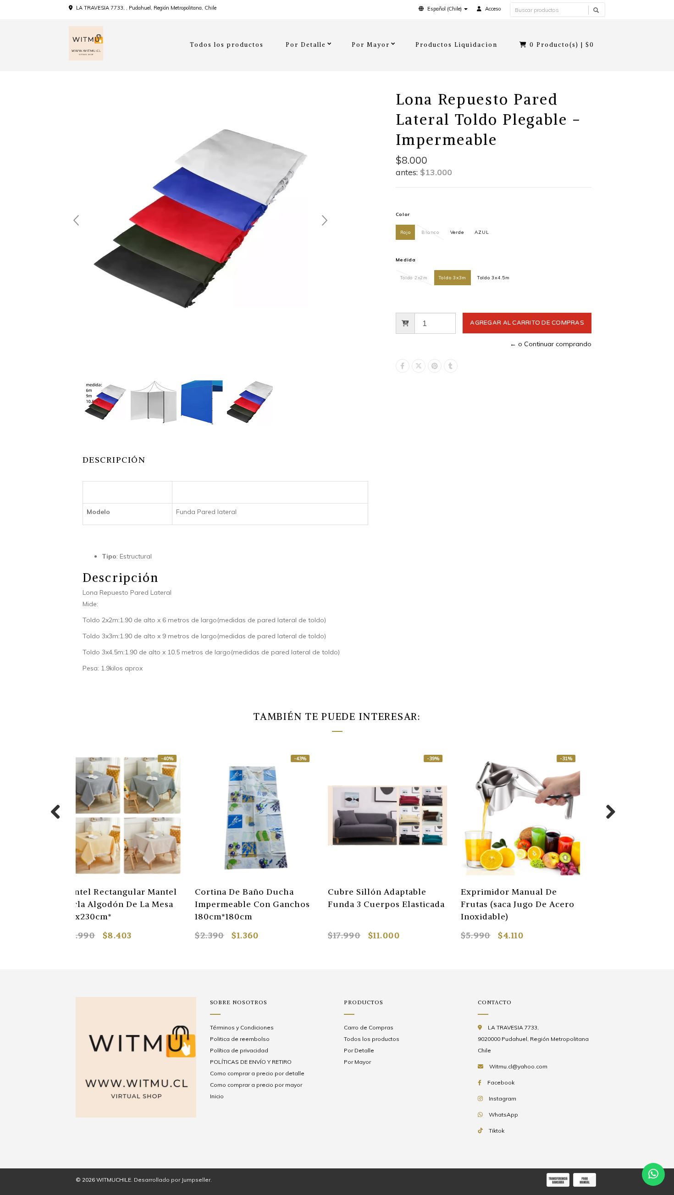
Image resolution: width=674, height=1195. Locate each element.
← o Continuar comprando (550, 344)
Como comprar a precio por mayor (256, 1084)
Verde (457, 232)
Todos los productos (227, 45)
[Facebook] (402, 366)
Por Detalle (306, 45)
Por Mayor (371, 45)
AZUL (482, 232)
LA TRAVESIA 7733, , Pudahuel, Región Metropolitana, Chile (146, 8)
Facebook (500, 1082)
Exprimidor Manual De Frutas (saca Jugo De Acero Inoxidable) (513, 904)
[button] (443, 9)
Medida (406, 260)
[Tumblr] (451, 366)
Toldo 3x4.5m (493, 278)
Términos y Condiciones (242, 1027)
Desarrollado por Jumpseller (172, 1179)
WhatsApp (503, 1114)
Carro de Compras (368, 1027)
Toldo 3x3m (452, 278)
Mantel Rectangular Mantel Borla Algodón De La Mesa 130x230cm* (114, 904)
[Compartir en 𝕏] (418, 366)
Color (403, 214)
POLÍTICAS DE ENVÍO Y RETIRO (251, 1061)
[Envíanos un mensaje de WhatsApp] (653, 1174)
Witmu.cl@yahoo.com (518, 1066)
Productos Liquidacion (456, 45)
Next (324, 220)
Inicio (217, 1096)
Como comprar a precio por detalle (257, 1073)
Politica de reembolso (240, 1038)
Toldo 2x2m (414, 278)
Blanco (430, 232)
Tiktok (496, 1130)
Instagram (502, 1098)
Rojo (405, 232)
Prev (76, 220)
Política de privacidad (239, 1050)
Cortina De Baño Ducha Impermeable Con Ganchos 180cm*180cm (247, 904)
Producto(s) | (562, 45)
